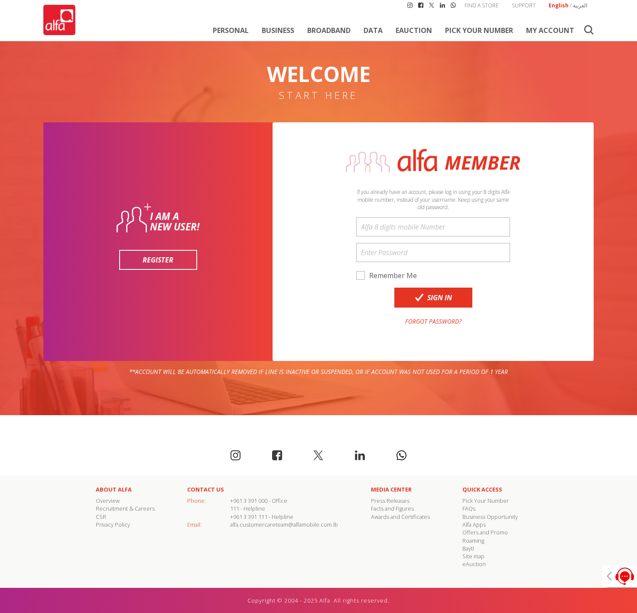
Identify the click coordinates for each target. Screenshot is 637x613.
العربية (580, 5)
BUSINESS (278, 30)
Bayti (468, 548)
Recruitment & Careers (125, 508)
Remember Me (393, 275)
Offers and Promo (485, 532)
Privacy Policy (113, 524)
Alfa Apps (474, 524)
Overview (108, 501)
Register (158, 260)
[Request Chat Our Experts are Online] (619, 576)
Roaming (473, 540)
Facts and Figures (392, 508)
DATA (373, 30)
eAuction (414, 30)
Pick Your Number (479, 30)
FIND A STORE (482, 5)
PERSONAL (231, 30)
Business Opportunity (490, 517)
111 (234, 508)
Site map (473, 556)
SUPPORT (524, 5)
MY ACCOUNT (550, 30)
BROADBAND (329, 30)
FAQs (468, 508)
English (559, 5)
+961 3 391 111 (248, 517)
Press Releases (390, 501)
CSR (101, 517)
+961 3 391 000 (248, 501)
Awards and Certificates (400, 517)
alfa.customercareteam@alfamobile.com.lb (284, 524)
